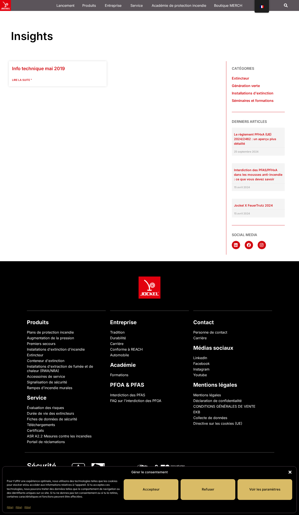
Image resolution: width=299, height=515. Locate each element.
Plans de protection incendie (50, 332)
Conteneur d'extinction (45, 360)
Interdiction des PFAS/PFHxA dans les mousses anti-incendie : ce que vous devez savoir (258, 174)
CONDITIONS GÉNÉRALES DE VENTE (224, 406)
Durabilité (118, 338)
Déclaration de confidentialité (217, 400)
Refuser (208, 489)
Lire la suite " (22, 80)
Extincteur (240, 78)
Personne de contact (210, 332)
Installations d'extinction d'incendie (56, 349)
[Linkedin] (236, 245)
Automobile (119, 355)
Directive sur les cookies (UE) (217, 423)
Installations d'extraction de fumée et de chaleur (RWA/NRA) (60, 368)
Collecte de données (210, 418)
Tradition (117, 332)
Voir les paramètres (264, 489)
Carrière (116, 343)
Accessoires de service (46, 376)
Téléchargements (41, 425)
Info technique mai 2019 (38, 68)
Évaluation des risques (45, 407)
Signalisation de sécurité (47, 382)
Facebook (201, 363)
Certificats (35, 430)
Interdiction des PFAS (127, 395)
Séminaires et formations (253, 100)
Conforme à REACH (126, 349)
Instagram (201, 369)
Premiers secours (41, 343)
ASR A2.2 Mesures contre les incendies (59, 436)
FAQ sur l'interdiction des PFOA (135, 400)
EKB (196, 412)
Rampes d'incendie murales (49, 388)
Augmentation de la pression (50, 338)
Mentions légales (207, 395)
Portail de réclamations (46, 442)
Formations (119, 375)
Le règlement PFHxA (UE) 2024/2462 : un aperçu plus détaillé (255, 138)
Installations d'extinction (252, 93)
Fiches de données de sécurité (52, 419)
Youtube (200, 375)
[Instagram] (262, 245)
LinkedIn (200, 358)
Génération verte (246, 86)
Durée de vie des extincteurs (50, 413)
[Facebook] (249, 245)
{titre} (10, 507)
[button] (290, 472)
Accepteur (151, 489)
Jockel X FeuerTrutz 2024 (253, 205)
